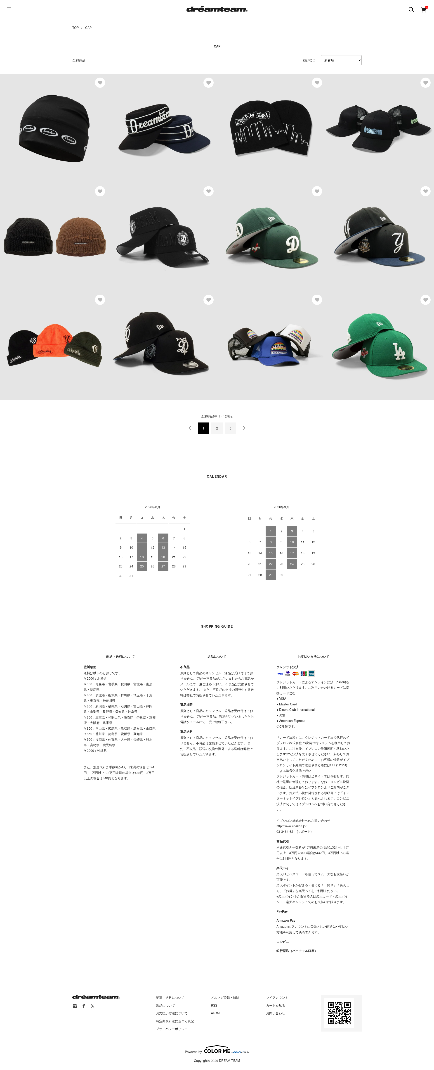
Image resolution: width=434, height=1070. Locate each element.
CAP (88, 27)
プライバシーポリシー (172, 1028)
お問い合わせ (275, 1013)
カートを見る (275, 1005)
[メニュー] (9, 9)
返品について (165, 1005)
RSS (214, 1005)
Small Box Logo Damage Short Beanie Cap (42, 232)
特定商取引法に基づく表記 (175, 1021)
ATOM (215, 1013)
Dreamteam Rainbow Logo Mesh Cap (256, 341)
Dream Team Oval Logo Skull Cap (36, 124)
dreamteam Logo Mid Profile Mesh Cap (365, 124)
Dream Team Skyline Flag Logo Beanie (257, 124)
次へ (244, 428)
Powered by (193, 1051)
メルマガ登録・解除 (225, 997)
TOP (75, 27)
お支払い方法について (172, 1013)
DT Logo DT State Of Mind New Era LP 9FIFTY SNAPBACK (162, 341)
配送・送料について (170, 997)
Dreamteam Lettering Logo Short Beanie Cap (44, 341)
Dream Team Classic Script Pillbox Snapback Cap (155, 124)
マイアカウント (277, 997)
